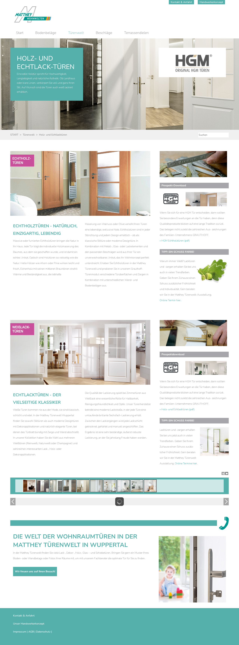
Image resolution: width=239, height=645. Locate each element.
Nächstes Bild (226, 501)
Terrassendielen (136, 32)
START (14, 134)
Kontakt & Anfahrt (181, 2)
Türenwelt (76, 32)
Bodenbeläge (45, 32)
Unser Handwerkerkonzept (28, 623)
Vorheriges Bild (12, 501)
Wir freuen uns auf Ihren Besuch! (35, 571)
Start (19, 32)
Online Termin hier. (170, 300)
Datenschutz (43, 631)
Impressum (19, 631)
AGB (31, 631)
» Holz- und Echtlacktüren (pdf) (177, 409)
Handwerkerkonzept (211, 2)
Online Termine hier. (186, 463)
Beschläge (104, 32)
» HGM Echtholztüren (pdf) (175, 240)
